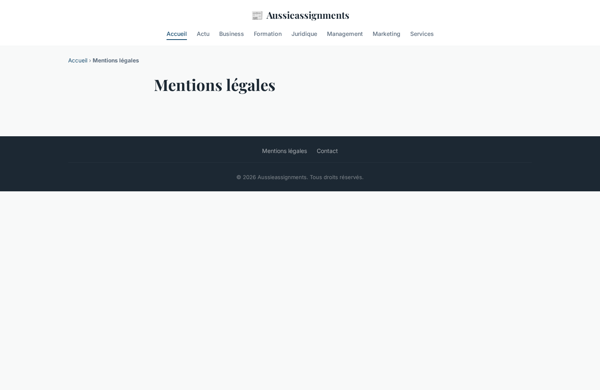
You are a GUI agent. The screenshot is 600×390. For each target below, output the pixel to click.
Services (422, 33)
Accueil (177, 33)
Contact (327, 150)
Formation (268, 33)
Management (345, 33)
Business (231, 33)
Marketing (386, 33)
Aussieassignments (300, 14)
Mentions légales (284, 150)
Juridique (304, 33)
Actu (203, 33)
